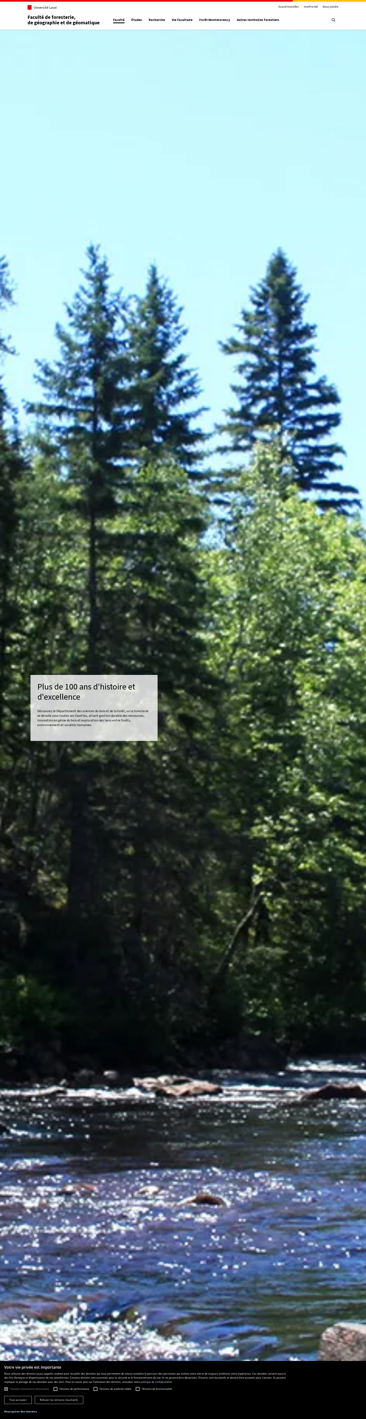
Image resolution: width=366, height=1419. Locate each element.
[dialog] (183, 1390)
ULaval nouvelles (288, 7)
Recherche (157, 20)
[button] (20, 1411)
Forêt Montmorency (214, 20)
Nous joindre (330, 7)
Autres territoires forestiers (258, 20)
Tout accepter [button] (18, 1400)
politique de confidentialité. (156, 1382)
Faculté (119, 20)
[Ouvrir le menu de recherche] (333, 20)
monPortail (311, 7)
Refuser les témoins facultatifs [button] (59, 1400)
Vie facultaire (182, 20)
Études (136, 20)
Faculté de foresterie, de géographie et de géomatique (64, 20)
